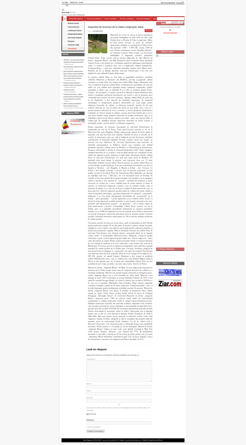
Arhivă (81, 2)
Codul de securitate (93, 427)
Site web (89, 398)
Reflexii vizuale (73, 23)
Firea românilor (110, 19)
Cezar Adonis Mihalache (76, 15)
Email (88, 391)
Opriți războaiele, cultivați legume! (73, 66)
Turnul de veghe (73, 45)
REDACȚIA (74, 2)
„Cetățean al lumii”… (69, 89)
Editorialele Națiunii (76, 19)
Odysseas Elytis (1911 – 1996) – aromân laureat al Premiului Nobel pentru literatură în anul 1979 (73, 96)
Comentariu (91, 359)
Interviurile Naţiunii (74, 38)
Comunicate (72, 48)
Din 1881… (65, 2)
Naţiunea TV (166, 23)
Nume (89, 384)
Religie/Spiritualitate (75, 34)
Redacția (148, 31)
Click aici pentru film (170, 33)
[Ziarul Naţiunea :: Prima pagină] (64, 10)
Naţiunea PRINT (73, 113)
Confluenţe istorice (75, 30)
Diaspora (71, 41)
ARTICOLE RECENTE (168, 3)
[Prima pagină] (64, 18)
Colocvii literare (73, 27)
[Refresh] (90, 420)
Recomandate (69, 108)
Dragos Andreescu (167, 249)
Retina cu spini (167, 52)
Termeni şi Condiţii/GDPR (110, 440)
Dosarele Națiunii (143, 19)
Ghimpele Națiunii (160, 19)
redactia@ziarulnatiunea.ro (133, 440)
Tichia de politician (94, 19)
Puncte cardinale (126, 19)
